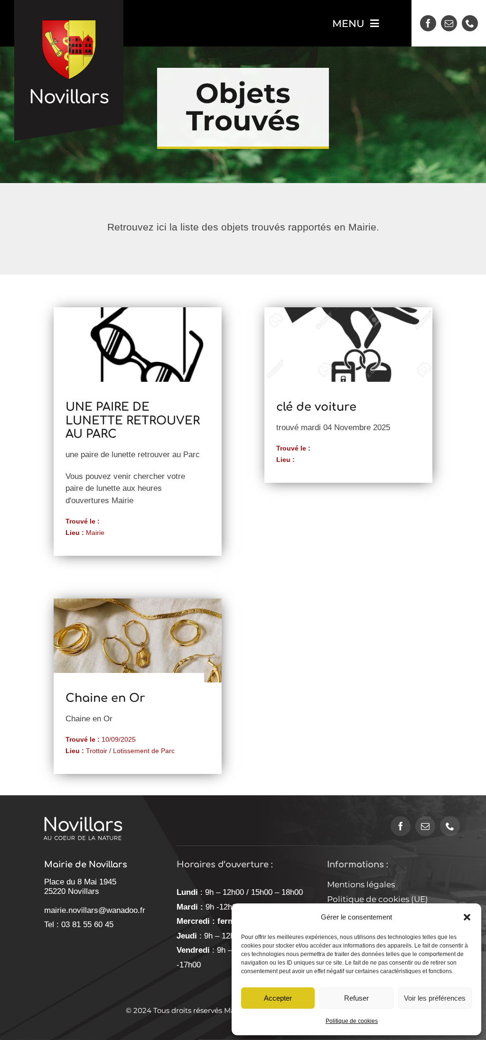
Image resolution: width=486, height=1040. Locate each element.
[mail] (449, 23)
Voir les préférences (435, 998)
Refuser (356, 998)
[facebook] (428, 23)
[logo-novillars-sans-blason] (83, 805)
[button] (467, 917)
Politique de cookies (352, 1021)
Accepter (278, 998)
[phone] (470, 23)
